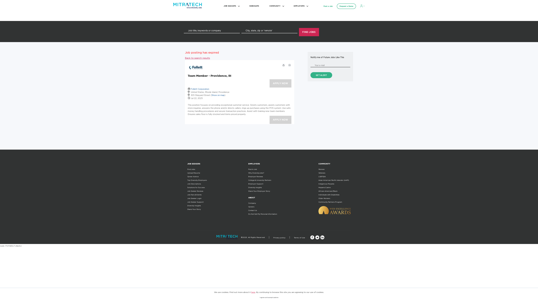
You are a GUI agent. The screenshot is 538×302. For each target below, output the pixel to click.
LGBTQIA (322, 176)
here (253, 292)
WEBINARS (254, 6)
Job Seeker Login (194, 198)
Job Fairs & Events (194, 195)
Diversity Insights (194, 206)
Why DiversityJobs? (256, 173)
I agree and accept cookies (269, 297)
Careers (251, 207)
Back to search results (197, 58)
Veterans (321, 173)
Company (252, 203)
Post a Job (328, 6)
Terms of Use (299, 238)
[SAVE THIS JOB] (289, 65)
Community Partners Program (330, 202)
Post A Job (252, 169)
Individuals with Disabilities (328, 195)
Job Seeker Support (195, 202)
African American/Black (327, 191)
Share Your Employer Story (259, 191)
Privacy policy (279, 238)
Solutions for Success (196, 187)
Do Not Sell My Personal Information (262, 214)
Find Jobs (191, 169)
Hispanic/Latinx (324, 187)
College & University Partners (259, 180)
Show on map (218, 95)
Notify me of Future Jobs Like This (327, 57)
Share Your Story (194, 209)
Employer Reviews (255, 176)
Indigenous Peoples (326, 184)
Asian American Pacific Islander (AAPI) (333, 180)
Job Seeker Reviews (195, 191)
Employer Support (255, 184)
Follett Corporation (200, 89)
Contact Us (252, 210)
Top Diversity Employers (197, 180)
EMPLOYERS (299, 6)
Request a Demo (346, 6)
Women (321, 169)
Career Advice (193, 176)
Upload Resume (193, 173)
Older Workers (324, 198)
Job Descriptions (194, 184)
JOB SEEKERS (230, 6)
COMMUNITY (274, 6)
